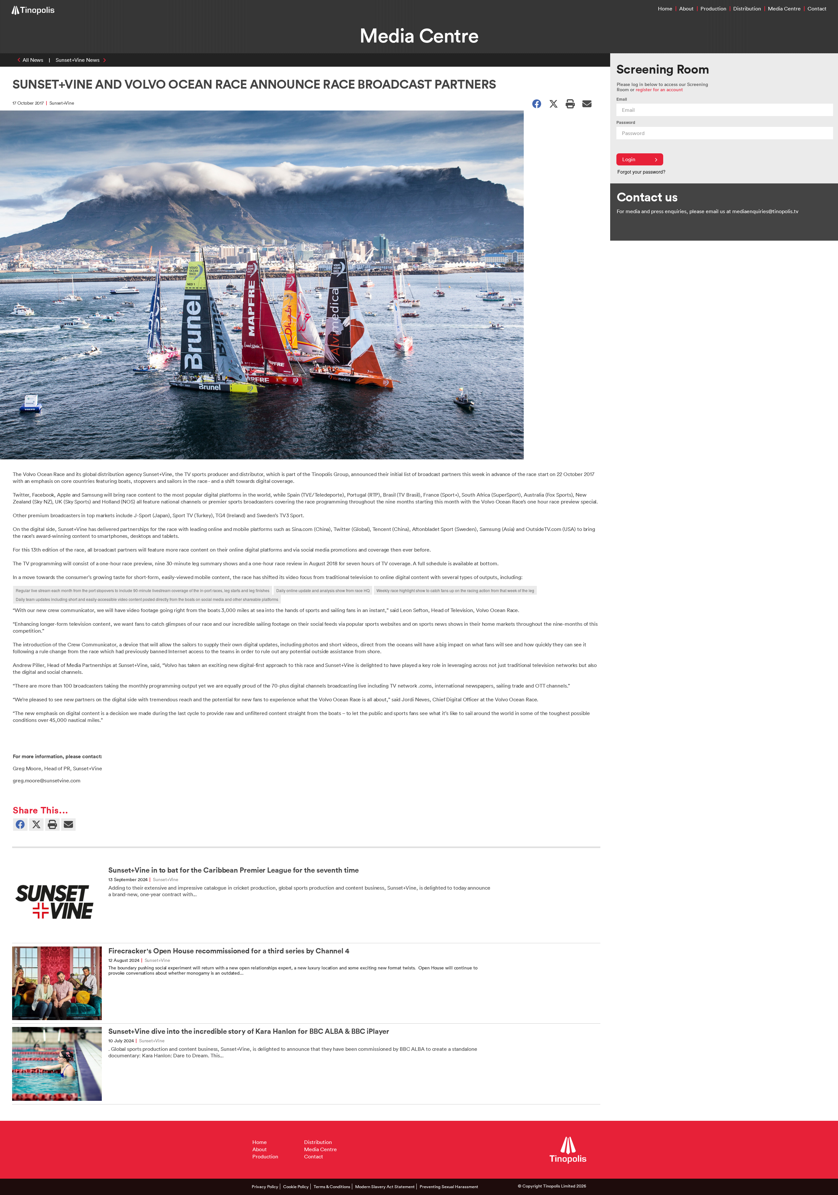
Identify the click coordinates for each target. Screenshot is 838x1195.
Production (713, 8)
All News (33, 60)
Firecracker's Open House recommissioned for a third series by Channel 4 (228, 951)
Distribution (747, 8)
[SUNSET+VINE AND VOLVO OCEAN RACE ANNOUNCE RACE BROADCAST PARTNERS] (587, 103)
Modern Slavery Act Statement (385, 1186)
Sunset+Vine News (77, 60)
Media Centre (784, 8)
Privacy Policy (265, 1186)
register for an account (659, 89)
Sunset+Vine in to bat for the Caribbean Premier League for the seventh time (233, 870)
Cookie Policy (296, 1186)
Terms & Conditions (332, 1186)
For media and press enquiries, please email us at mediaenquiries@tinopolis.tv (707, 211)
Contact (817, 8)
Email (621, 99)
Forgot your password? (641, 171)
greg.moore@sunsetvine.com (47, 780)
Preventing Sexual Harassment (449, 1186)
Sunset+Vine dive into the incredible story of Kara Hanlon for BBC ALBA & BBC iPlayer (248, 1031)
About (686, 8)
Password (625, 122)
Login (628, 159)
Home (665, 8)
